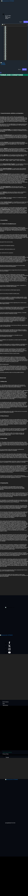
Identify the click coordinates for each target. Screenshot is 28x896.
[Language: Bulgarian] (5, 28)
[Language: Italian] (5, 46)
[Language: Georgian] (5, 49)
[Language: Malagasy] (5, 47)
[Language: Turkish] (5, 37)
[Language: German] (5, 33)
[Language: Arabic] (5, 36)
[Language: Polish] (5, 43)
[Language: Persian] (5, 53)
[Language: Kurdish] (5, 51)
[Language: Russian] (5, 30)
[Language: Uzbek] (5, 50)
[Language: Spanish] (5, 29)
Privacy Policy (6, 754)
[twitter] (9, 646)
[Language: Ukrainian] (5, 41)
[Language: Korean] (5, 40)
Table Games (7, 17)
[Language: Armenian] (5, 35)
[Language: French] (5, 34)
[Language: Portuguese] (5, 38)
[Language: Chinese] (5, 39)
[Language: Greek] (5, 31)
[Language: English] (5, 26)
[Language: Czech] (5, 44)
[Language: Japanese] (5, 42)
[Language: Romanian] (5, 52)
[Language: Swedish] (5, 27)
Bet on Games (8, 15)
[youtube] (9, 653)
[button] (3, 14)
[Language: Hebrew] (5, 45)
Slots (6, 16)
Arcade (6, 18)
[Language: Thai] (5, 56)
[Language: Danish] (5, 54)
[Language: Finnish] (5, 58)
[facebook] (9, 643)
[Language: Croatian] (5, 59)
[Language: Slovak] (5, 57)
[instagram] (9, 650)
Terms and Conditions (7, 752)
